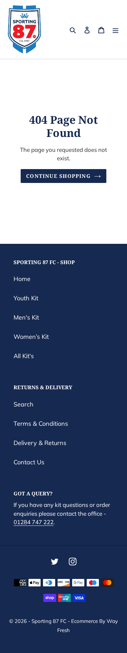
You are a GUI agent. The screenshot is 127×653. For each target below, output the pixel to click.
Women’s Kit (31, 337)
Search (24, 404)
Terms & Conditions (41, 423)
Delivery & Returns (40, 443)
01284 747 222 (34, 522)
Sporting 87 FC (48, 621)
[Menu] (115, 30)
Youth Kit (26, 298)
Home (22, 279)
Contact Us (29, 462)
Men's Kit (26, 317)
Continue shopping (58, 175)
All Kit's (24, 356)
